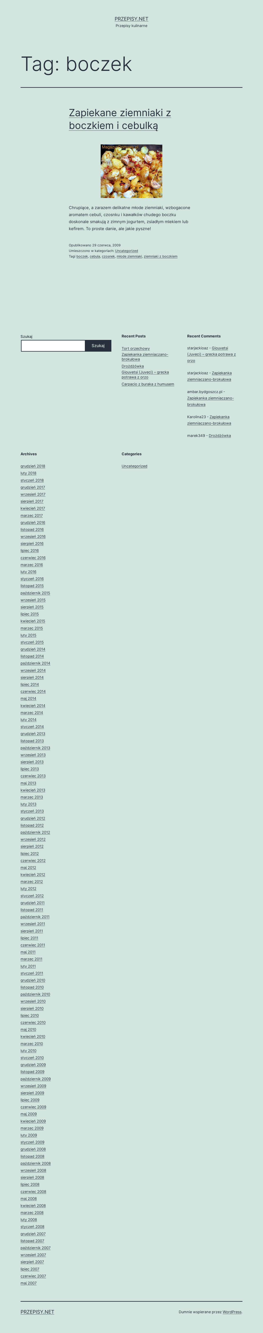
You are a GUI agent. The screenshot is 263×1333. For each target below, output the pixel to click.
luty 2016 (28, 572)
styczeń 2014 (32, 726)
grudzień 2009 (33, 1065)
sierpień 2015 (32, 607)
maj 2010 (28, 1029)
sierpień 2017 (32, 501)
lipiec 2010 (30, 1015)
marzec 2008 (32, 1212)
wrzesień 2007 (33, 1255)
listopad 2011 (32, 910)
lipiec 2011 (29, 938)
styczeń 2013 (32, 811)
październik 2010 (35, 994)
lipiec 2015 (30, 614)
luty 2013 (28, 804)
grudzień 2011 (33, 903)
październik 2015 (35, 593)
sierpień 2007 (32, 1262)
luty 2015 (28, 635)
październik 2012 (35, 832)
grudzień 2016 (33, 522)
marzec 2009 (32, 1128)
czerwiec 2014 (33, 691)
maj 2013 (28, 783)
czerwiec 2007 (33, 1276)
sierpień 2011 (32, 931)
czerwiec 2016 (33, 558)
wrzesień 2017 (33, 494)
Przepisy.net (131, 19)
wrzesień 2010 (33, 1001)
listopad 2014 (32, 656)
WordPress (232, 1312)
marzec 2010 (32, 1044)
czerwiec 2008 (33, 1191)
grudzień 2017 (33, 487)
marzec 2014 (32, 712)
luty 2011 (28, 966)
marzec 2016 (32, 565)
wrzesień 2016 (33, 536)
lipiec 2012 (30, 853)
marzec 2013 (32, 797)
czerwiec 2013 (33, 776)
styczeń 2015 (32, 642)
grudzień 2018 (33, 466)
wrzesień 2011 (33, 924)
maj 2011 (28, 952)
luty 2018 (28, 473)
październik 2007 (36, 1248)
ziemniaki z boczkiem (161, 256)
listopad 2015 (32, 586)
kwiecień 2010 (33, 1036)
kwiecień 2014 (33, 705)
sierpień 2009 (32, 1093)
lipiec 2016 (30, 550)
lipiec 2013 (30, 769)
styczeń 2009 (32, 1142)
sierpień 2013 (32, 762)
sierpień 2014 (32, 677)
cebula (95, 256)
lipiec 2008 (30, 1184)
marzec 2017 (32, 515)
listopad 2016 (32, 529)
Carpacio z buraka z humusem (148, 384)
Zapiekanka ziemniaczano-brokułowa (145, 356)
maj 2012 (28, 867)
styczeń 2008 (32, 1226)
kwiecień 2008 (33, 1205)
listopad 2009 (32, 1072)
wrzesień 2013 (33, 755)
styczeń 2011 (32, 973)
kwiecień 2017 (33, 508)
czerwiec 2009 (33, 1107)
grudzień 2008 (33, 1149)
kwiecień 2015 (33, 621)
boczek (82, 256)
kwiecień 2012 (33, 874)
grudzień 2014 (33, 649)
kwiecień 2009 (33, 1121)
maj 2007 (29, 1283)
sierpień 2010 (32, 1008)
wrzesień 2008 (33, 1170)
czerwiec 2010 (33, 1022)
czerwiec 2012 (33, 860)
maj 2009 (29, 1114)
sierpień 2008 (32, 1177)
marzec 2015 (32, 628)
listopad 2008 (32, 1156)
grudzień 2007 (33, 1234)
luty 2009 (29, 1135)
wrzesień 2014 (33, 670)
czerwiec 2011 (33, 945)
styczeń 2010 (32, 1058)
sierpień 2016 (32, 543)
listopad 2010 (32, 987)
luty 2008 (29, 1219)
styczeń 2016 (32, 579)
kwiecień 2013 (33, 790)
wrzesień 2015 (33, 600)
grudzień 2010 (33, 980)
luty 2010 (28, 1051)
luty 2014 (29, 719)
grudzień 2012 (33, 818)
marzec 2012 (32, 881)
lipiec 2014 (30, 684)
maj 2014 (28, 698)
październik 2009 (36, 1079)
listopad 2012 (32, 825)
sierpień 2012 (32, 846)
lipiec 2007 (30, 1269)
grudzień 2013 (33, 733)
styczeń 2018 (32, 480)
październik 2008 (36, 1163)
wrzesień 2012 (33, 839)
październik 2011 (35, 917)
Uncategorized (126, 251)
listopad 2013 (32, 741)
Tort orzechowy (136, 348)
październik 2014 (35, 663)
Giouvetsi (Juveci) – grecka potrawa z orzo (145, 374)
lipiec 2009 (30, 1100)
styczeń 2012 (32, 896)
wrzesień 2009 (33, 1086)
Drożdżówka (133, 366)
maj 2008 (29, 1198)
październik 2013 (35, 748)
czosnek (108, 256)
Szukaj (26, 336)
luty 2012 (28, 888)
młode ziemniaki (129, 256)
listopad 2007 (32, 1241)
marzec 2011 (31, 959)
